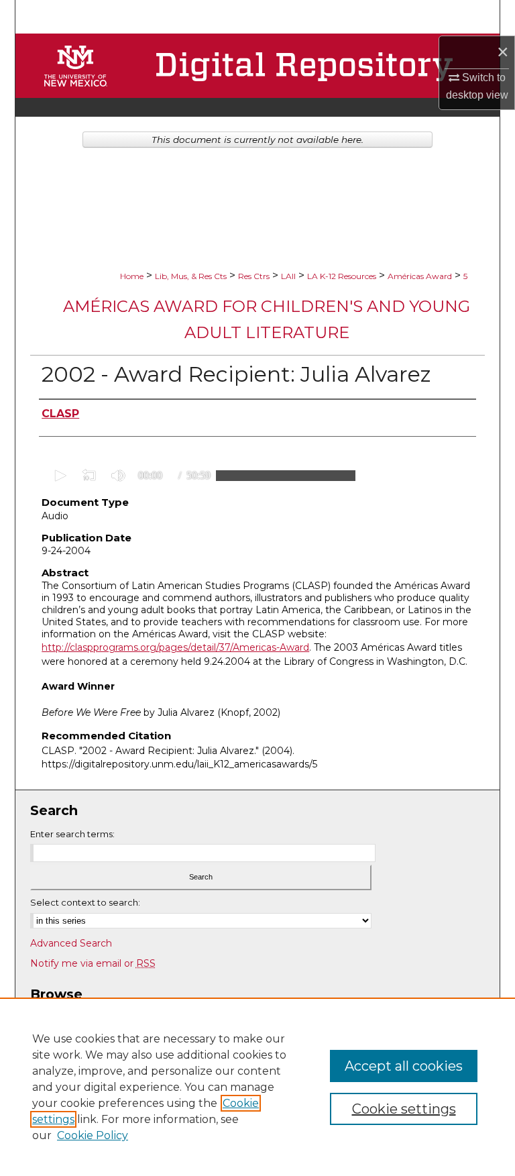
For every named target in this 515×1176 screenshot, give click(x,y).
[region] (257, 1087)
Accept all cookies (404, 1066)
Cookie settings (404, 1109)
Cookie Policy (92, 1135)
